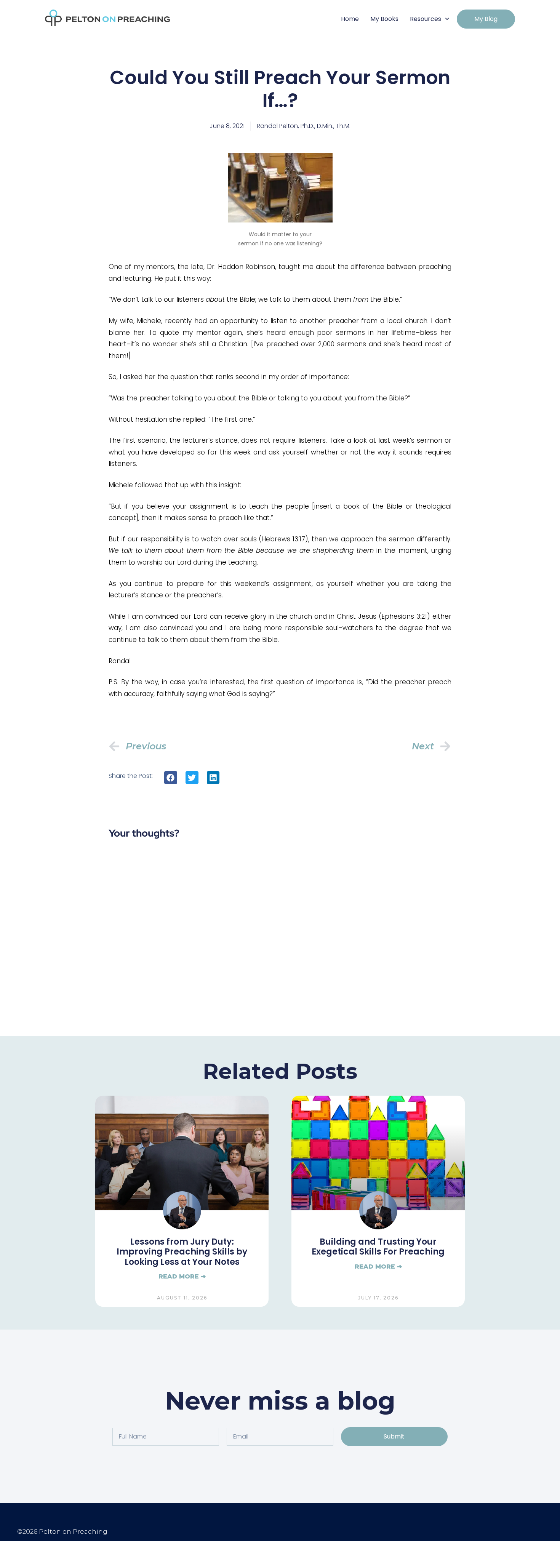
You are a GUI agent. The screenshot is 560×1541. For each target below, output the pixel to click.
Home (350, 18)
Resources (425, 18)
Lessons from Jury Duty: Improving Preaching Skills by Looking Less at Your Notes (182, 1252)
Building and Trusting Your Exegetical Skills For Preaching (378, 1247)
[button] (170, 777)
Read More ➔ (182, 1277)
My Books (384, 18)
